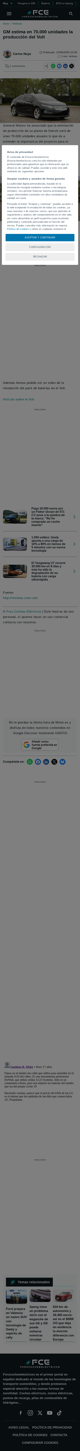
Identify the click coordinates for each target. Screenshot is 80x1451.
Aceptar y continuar (40, 237)
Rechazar (40, 256)
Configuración (40, 247)
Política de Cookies (18, 229)
